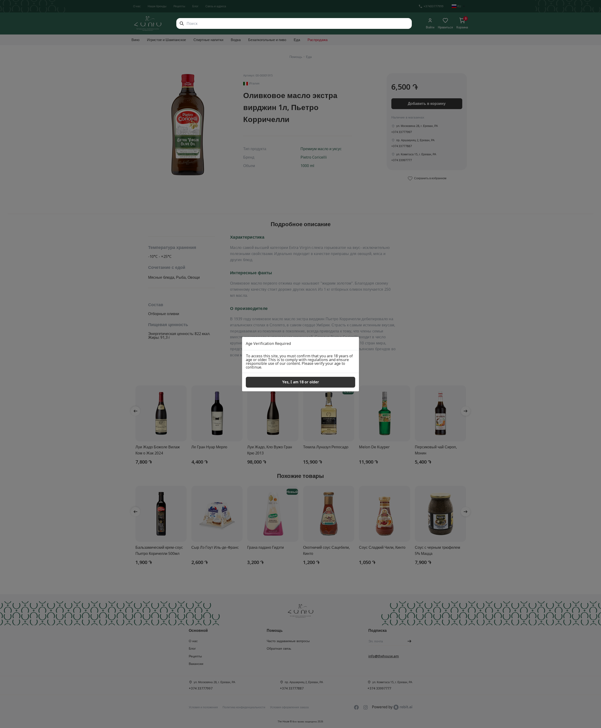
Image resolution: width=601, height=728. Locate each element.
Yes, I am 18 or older (300, 382)
